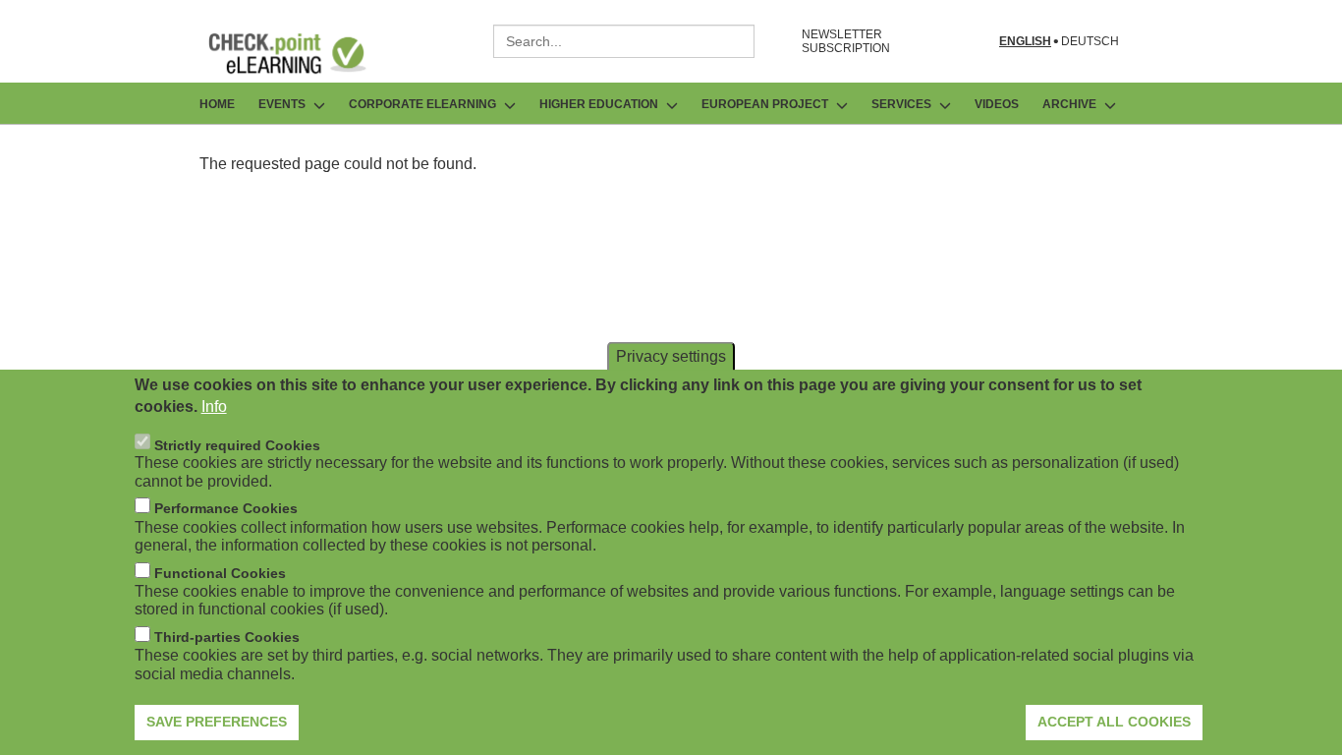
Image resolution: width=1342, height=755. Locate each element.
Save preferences (216, 720)
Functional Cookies (220, 573)
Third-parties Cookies (227, 637)
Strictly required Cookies (237, 444)
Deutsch (1090, 41)
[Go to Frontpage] (301, 53)
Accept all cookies (1114, 720)
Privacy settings (671, 355)
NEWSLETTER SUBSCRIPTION (846, 41)
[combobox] (624, 41)
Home (217, 104)
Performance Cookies (226, 508)
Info (214, 406)
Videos (997, 104)
